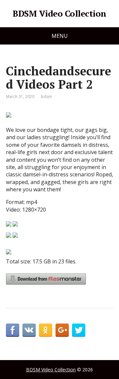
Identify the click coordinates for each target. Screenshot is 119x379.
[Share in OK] (45, 330)
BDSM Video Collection (59, 13)
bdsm (46, 96)
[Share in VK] (29, 330)
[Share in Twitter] (78, 330)
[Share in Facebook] (12, 330)
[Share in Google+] (62, 330)
